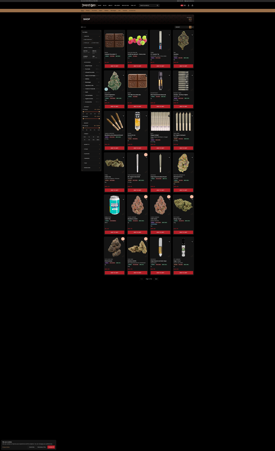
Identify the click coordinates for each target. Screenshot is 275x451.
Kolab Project (154, 92)
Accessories (132, 10)
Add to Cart (114, 66)
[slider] (83, 112)
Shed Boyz (153, 174)
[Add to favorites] (123, 35)
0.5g (85, 136)
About (110, 5)
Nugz (152, 133)
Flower (88, 10)
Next (156, 279)
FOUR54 (129, 133)
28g (93, 139)
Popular (86, 42)
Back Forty (107, 92)
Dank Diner (130, 259)
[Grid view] (190, 27)
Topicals (125, 10)
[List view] (192, 27)
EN (182, 5)
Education (125, 5)
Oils (119, 10)
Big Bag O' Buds (177, 92)
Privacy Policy (6, 447)
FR (184, 5)
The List (133, 5)
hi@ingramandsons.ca (189, 1)
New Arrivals (88, 39)
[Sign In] (188, 5)
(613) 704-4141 (180, 1)
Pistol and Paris (109, 259)
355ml (98, 139)
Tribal (152, 52)
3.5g (98, 136)
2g (93, 136)
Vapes (100, 10)
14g (89, 139)
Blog (104, 5)
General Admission (109, 133)
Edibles (106, 10)
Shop (99, 5)
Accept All (51, 447)
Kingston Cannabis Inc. (179, 174)
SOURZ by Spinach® (132, 52)
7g (84, 139)
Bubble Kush (108, 217)
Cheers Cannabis (132, 217)
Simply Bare (176, 133)
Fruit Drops (177, 217)
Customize (31, 447)
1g (89, 136)
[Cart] (192, 5)
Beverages (113, 10)
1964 (175, 52)
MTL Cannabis (177, 259)
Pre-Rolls (94, 10)
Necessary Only (41, 447)
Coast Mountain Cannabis (134, 174)
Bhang (106, 52)
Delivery (117, 5)
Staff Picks (95, 42)
